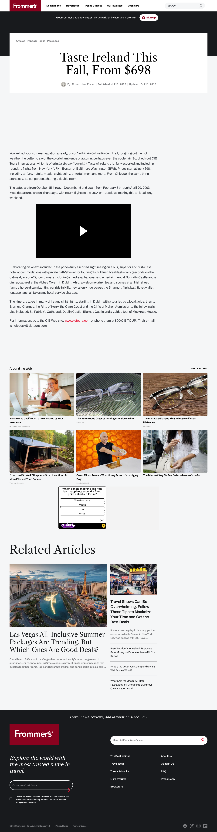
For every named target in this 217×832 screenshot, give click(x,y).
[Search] (202, 740)
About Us (166, 756)
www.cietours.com (77, 320)
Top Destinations (120, 756)
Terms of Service (80, 826)
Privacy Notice (61, 826)
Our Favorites (114, 5)
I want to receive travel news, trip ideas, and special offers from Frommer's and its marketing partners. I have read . (42, 799)
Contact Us (167, 763)
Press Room (168, 779)
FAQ (163, 771)
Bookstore (133, 5)
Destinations (53, 5)
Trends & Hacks (93, 5)
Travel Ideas (72, 5)
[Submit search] (202, 6)
